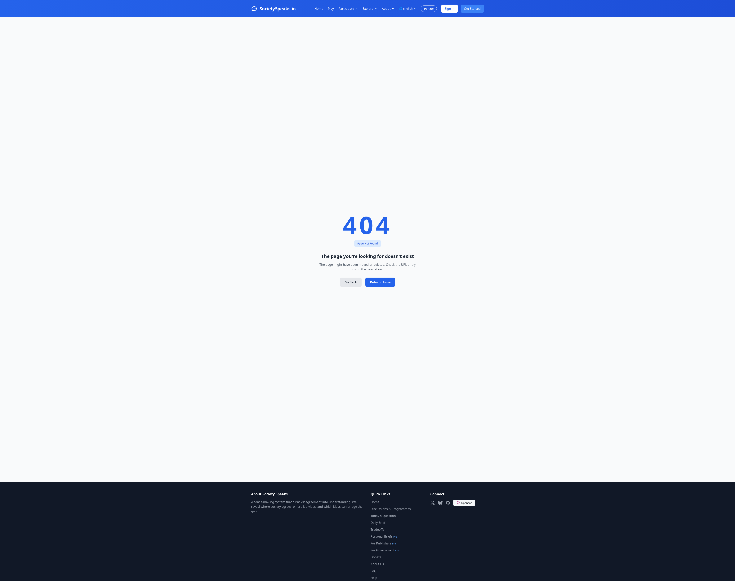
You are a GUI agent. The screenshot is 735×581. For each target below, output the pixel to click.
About (386, 9)
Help (374, 578)
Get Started (472, 9)
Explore (368, 9)
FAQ (373, 571)
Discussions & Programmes (391, 509)
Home (318, 9)
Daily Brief (378, 523)
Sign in (449, 9)
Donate (429, 8)
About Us (377, 564)
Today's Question (383, 516)
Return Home (380, 282)
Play (331, 9)
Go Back (351, 282)
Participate (346, 9)
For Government (385, 550)
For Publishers (383, 543)
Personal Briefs (384, 536)
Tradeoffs (377, 529)
